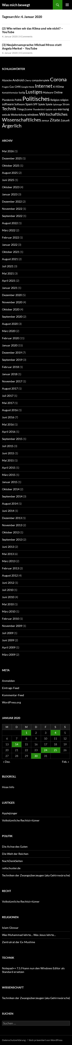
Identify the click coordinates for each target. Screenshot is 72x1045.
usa (55, 109)
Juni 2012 (8, 582)
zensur (45, 120)
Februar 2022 (10, 237)
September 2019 (12, 359)
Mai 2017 (8, 403)
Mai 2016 (8, 424)
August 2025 (10, 172)
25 (55, 750)
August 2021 (10, 259)
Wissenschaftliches (21, 119)
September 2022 (12, 216)
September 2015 (12, 438)
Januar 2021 (9, 287)
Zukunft (65, 120)
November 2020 (12, 302)
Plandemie (8, 99)
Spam (29, 104)
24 (45, 750)
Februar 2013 (10, 568)
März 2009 (8, 654)
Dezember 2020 (12, 295)
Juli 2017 (7, 395)
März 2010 (8, 611)
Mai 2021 (8, 273)
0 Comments (25, 36)
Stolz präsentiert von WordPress (45, 1040)
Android (18, 80)
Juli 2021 (7, 266)
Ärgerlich (11, 125)
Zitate (55, 120)
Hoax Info (8, 787)
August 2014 (10, 503)
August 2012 (10, 575)
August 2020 (10, 323)
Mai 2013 (8, 554)
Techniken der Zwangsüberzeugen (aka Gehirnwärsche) (36, 875)
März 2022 (8, 230)
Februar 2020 (10, 338)
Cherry (27, 80)
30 (36, 756)
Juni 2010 (8, 597)
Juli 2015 (7, 446)
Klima (60, 86)
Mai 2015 (8, 460)
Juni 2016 (8, 417)
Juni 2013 (8, 546)
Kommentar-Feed (13, 695)
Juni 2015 (8, 453)
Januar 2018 (9, 374)
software (8, 104)
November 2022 (12, 208)
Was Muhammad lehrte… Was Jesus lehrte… (29, 935)
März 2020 (8, 331)
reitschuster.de (11, 868)
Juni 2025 (8, 180)
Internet (43, 86)
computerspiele (40, 80)
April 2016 (8, 431)
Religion (54, 99)
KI (54, 86)
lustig (22, 92)
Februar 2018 (10, 367)
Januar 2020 (9, 345)
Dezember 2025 (12, 158)
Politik (18, 99)
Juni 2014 (8, 510)
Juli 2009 (7, 633)
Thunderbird (39, 109)
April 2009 (8, 647)
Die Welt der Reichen (15, 853)
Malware (48, 92)
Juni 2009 (8, 640)
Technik (9, 108)
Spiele (41, 104)
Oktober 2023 (10, 187)
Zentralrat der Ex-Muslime (18, 942)
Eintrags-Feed (10, 688)
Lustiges (34, 91)
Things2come (24, 109)
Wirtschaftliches (53, 114)
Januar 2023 (9, 194)
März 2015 (8, 474)
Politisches (36, 98)
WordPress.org (11, 702)
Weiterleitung (19, 114)
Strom (66, 104)
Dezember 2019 (12, 352)
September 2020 (12, 316)
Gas (11, 86)
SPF (35, 104)
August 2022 (10, 223)
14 (16, 744)
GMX (18, 86)
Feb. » (65, 761)
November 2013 (12, 525)
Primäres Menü (67, 5)
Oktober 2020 (10, 309)
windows (33, 114)
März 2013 (8, 561)
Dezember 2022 (12, 201)
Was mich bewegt (16, 5)
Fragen (5, 87)
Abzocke (7, 80)
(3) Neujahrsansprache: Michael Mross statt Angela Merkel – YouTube (32, 46)
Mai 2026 (8, 151)
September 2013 (12, 539)
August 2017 (10, 388)
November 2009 (12, 625)
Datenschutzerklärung (14, 1040)
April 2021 (8, 280)
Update (48, 109)
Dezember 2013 (12, 518)
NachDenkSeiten (12, 861)
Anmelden (8, 680)
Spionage (57, 104)
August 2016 (10, 410)
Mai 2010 (8, 604)
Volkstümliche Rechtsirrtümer (21, 820)
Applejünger (9, 813)
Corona (58, 79)
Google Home (27, 87)
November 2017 (12, 381)
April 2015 (8, 467)
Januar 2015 (9, 482)
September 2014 (12, 496)
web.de (6, 114)
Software (19, 104)
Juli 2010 (7, 590)
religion (64, 99)
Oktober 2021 (10, 252)
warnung (63, 109)
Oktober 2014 (10, 489)
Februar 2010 (10, 618)
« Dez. (6, 761)
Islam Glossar (10, 927)
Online (58, 92)
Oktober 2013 (10, 532)
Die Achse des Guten (15, 846)
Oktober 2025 (10, 165)
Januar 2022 (9, 244)
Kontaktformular (10, 92)
